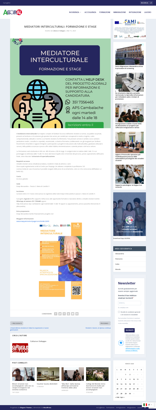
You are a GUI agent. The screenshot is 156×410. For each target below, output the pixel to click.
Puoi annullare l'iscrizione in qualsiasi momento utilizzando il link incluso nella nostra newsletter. (129, 321)
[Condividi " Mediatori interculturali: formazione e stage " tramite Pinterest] (64, 314)
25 (137, 389)
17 (134, 384)
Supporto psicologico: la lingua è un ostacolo (128, 186)
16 (130, 384)
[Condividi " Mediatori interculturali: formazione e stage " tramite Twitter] (60, 314)
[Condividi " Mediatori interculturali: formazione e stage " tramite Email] (73, 314)
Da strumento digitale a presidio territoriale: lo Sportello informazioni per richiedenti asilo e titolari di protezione (129, 96)
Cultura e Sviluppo (59, 31)
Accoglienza (90, 12)
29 (125, 394)
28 (121, 394)
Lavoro (147, 12)
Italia (117, 264)
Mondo (118, 269)
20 (117, 389)
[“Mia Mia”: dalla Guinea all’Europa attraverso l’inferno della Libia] (72, 374)
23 (130, 389)
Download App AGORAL (121, 238)
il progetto (6, 3)
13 (117, 384)
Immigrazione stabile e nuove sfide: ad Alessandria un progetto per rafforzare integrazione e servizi (128, 125)
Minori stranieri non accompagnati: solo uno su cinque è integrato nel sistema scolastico (23, 387)
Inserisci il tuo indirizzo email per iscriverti (127, 297)
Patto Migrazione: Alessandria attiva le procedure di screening (129, 67)
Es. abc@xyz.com (123, 307)
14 (121, 384)
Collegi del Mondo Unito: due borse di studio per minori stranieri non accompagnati (96, 387)
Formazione (104, 12)
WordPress (47, 408)
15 (125, 384)
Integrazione (135, 12)
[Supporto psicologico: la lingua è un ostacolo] (129, 174)
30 (130, 394)
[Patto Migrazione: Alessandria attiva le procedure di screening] (129, 54)
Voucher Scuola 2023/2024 (47, 384)
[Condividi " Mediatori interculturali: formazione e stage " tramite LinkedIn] (68, 314)
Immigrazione (119, 12)
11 (137, 379)
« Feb (117, 397)
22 (125, 389)
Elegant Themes (26, 408)
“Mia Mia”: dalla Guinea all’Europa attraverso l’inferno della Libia (70, 386)
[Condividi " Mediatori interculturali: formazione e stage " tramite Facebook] (56, 314)
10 (134, 379)
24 (134, 389)
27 (117, 394)
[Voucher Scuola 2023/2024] (48, 374)
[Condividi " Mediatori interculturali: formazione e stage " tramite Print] (77, 314)
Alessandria (119, 254)
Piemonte (118, 259)
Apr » (122, 397)
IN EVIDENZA (74, 12)
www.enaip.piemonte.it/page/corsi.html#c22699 (32, 221)
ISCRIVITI (129, 330)
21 (121, 389)
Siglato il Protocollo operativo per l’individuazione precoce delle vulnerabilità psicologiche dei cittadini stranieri (129, 157)
